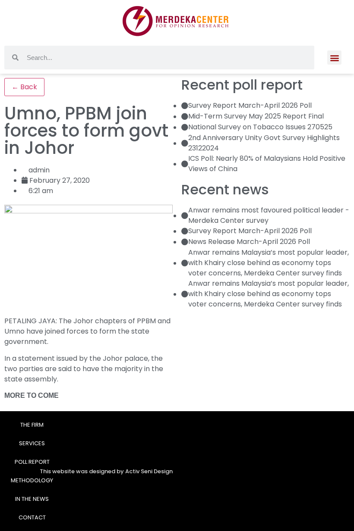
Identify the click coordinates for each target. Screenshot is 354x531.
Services (32, 443)
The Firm (32, 425)
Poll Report (32, 462)
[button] (334, 57)
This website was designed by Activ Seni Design (106, 471)
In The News (32, 499)
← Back (24, 87)
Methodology (32, 480)
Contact (32, 517)
